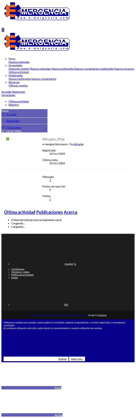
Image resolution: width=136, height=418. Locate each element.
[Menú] (2, 30)
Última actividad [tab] (19, 212)
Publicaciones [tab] (49, 212)
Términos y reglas (20, 272)
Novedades (15, 65)
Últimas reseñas (18, 85)
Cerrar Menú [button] (13, 130)
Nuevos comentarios (43, 78)
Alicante (78, 144)
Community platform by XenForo (58, 315)
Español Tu (70, 264)
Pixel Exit (102, 315)
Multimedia (15, 75)
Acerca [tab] (70, 212)
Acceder (11, 114)
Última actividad (18, 72)
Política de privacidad (22, 274)
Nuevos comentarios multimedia (93, 68)
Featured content (18, 68)
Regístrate (12, 120)
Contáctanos (13, 127)
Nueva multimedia (62, 68)
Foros (11, 58)
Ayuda (14, 277)
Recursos (14, 82)
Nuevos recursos (124, 68)
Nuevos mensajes (19, 62)
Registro (13, 104)
